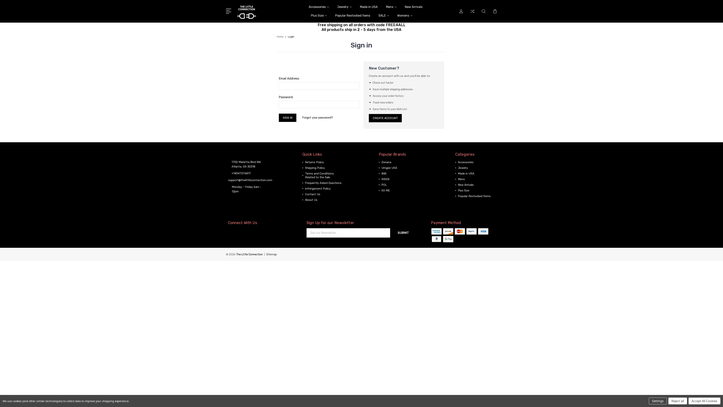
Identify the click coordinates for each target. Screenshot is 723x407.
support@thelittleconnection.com (250, 180)
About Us (311, 200)
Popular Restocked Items (352, 15)
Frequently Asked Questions (323, 183)
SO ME (385, 190)
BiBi (383, 173)
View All (386, 196)
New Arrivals (414, 7)
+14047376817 (241, 173)
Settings (658, 401)
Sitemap (271, 254)
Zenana (386, 162)
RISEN (385, 179)
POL (384, 185)
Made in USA (369, 7)
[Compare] (472, 13)
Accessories (317, 7)
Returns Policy (314, 162)
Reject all (677, 401)
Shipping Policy (315, 168)
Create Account (385, 118)
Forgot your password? (317, 117)
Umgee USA (389, 168)
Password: (286, 97)
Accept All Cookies (704, 401)
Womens (403, 15)
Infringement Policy (318, 188)
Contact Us (312, 194)
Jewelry (343, 7)
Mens (389, 7)
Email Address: (289, 78)
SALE (382, 15)
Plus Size (317, 15)
